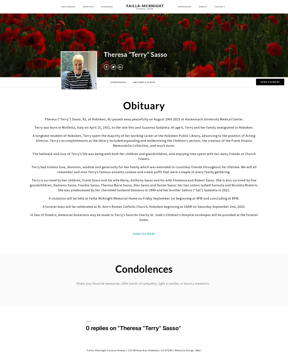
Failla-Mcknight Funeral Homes (106, 350)
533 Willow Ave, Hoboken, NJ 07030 (150, 350)
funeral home (145, 9)
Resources (184, 7)
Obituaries (68, 7)
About (203, 7)
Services (88, 7)
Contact (219, 7)
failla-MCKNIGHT (145, 6)
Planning (107, 7)
